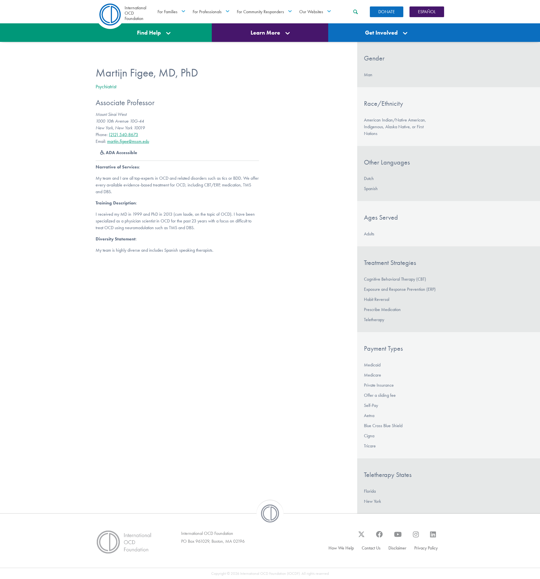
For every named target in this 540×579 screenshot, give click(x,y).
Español (427, 11)
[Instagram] (416, 537)
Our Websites (311, 11)
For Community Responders (260, 11)
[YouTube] (398, 537)
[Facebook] (379, 537)
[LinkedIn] (433, 537)
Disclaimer (397, 548)
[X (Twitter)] (361, 537)
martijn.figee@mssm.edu (128, 141)
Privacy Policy (426, 548)
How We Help (341, 548)
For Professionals (207, 11)
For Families (167, 11)
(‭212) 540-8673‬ (123, 134)
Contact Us (371, 548)
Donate (386, 11)
